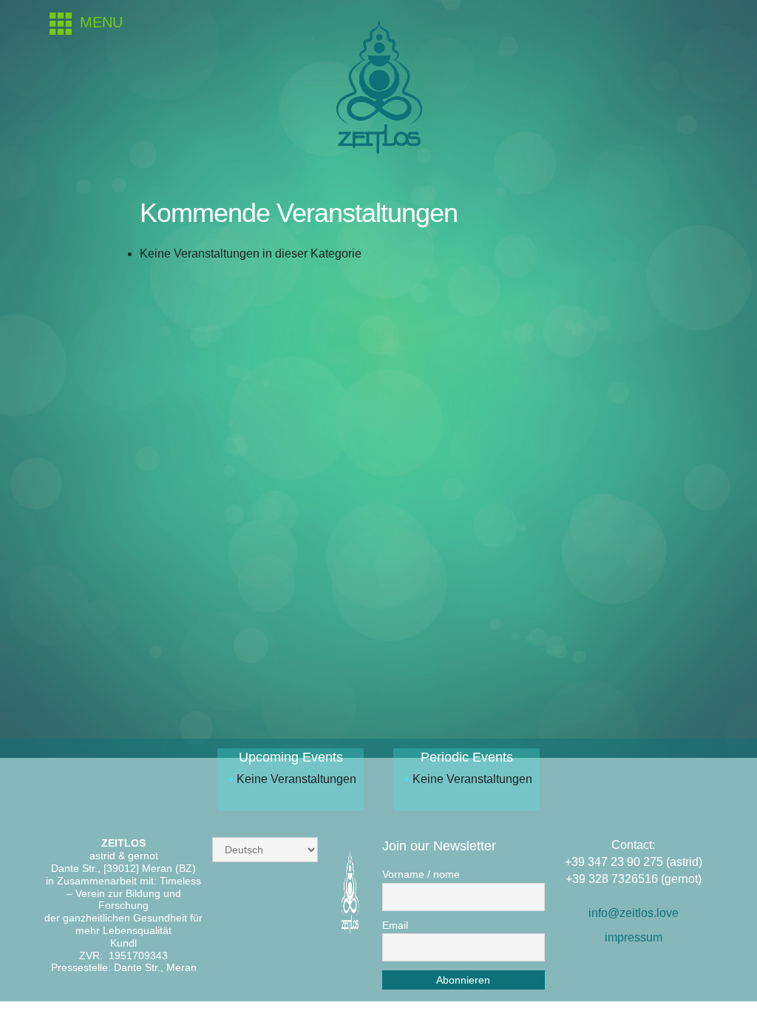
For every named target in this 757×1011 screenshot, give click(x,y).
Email (395, 925)
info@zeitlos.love (633, 913)
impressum (633, 937)
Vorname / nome (421, 874)
